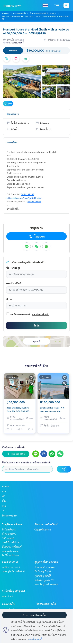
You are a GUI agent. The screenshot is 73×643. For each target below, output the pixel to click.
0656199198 (27, 194)
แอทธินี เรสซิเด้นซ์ (10, 542)
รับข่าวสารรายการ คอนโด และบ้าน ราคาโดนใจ (26, 462)
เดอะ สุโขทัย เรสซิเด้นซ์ (13, 571)
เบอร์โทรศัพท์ (13, 283)
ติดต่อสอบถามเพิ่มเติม (13, 447)
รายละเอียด (12, 142)
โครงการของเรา (9, 515)
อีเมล (9, 299)
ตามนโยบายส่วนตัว (40, 314)
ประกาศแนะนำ (19, 13)
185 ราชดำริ (8, 538)
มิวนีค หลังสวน (9, 529)
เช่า (3, 495)
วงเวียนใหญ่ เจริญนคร (13, 590)
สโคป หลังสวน (9, 533)
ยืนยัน (36, 325)
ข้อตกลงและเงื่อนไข (46, 603)
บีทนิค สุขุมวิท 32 (42, 571)
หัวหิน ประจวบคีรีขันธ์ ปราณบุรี (43, 13)
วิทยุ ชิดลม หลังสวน (12, 524)
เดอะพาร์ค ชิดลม (10, 551)
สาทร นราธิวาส (10, 561)
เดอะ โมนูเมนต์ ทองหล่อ (46, 584)
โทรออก (39, 236)
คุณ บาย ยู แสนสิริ (42, 575)
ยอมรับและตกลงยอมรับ (20, 314)
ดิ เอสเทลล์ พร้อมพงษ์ (44, 567)
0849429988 (34, 201)
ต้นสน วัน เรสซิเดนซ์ (12, 546)
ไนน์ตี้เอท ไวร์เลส (10, 555)
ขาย (4, 491)
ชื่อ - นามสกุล (13, 267)
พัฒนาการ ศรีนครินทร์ (46, 524)
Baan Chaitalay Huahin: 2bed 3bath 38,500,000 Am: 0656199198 (18, 409)
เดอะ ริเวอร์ (7, 596)
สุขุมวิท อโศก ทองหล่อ (46, 561)
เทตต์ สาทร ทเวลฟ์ (11, 567)
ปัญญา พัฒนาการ (42, 529)
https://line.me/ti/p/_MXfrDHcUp (24, 197)
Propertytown (12, 5)
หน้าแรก (5, 13)
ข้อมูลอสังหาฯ (13, 114)
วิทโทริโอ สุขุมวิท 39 (44, 580)
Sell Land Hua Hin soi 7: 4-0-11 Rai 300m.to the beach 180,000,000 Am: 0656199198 (52, 409)
